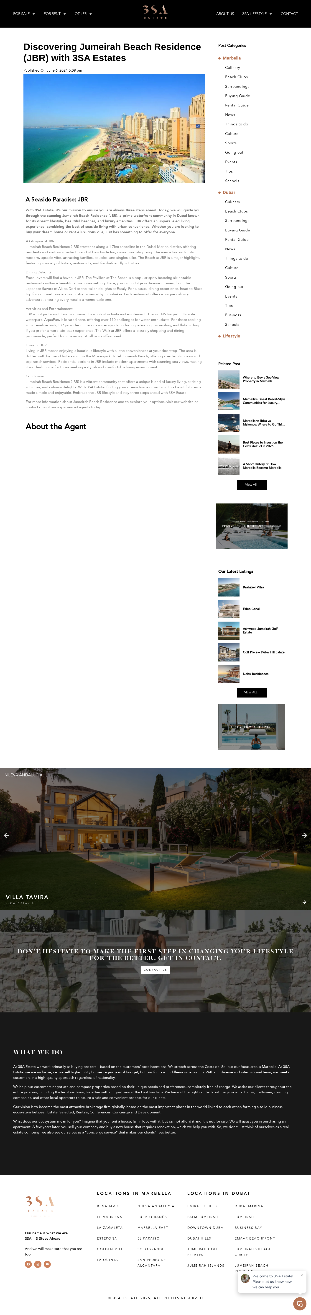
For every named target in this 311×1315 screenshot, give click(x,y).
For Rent (52, 14)
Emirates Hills (202, 1206)
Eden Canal (251, 609)
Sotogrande (151, 1249)
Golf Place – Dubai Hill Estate (264, 652)
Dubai (229, 192)
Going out (234, 152)
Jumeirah (244, 1217)
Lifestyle (231, 336)
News (230, 115)
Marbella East (153, 1227)
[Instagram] (37, 1264)
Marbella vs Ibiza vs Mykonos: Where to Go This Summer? (263, 424)
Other (81, 14)
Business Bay (248, 1227)
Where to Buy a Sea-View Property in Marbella (261, 379)
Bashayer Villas (253, 587)
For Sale (21, 14)
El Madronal (111, 1217)
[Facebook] (28, 1264)
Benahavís (108, 1206)
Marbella (232, 58)
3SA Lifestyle (254, 14)
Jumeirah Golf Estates (203, 1252)
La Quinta (107, 1260)
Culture (232, 134)
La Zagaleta (110, 1227)
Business (233, 315)
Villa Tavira (27, 897)
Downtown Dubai (206, 1227)
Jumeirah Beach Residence (251, 1268)
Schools (232, 181)
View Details (20, 903)
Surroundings (237, 86)
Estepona (107, 1238)
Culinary (232, 67)
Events (231, 162)
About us (225, 14)
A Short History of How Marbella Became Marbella (262, 466)
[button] (6, 835)
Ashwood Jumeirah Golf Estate (260, 631)
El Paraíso (149, 1238)
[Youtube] (47, 1264)
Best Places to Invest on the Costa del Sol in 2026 (263, 444)
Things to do (236, 124)
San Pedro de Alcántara (152, 1263)
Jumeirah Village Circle (253, 1252)
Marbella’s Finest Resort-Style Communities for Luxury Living (264, 403)
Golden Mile (110, 1249)
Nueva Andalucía (156, 1206)
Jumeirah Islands (205, 1265)
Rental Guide (237, 105)
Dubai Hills (199, 1238)
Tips (229, 171)
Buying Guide (237, 96)
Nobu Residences (255, 674)
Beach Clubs (236, 77)
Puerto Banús (152, 1217)
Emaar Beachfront (255, 1238)
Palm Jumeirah (202, 1217)
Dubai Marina (249, 1206)
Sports (231, 143)
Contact (289, 14)
